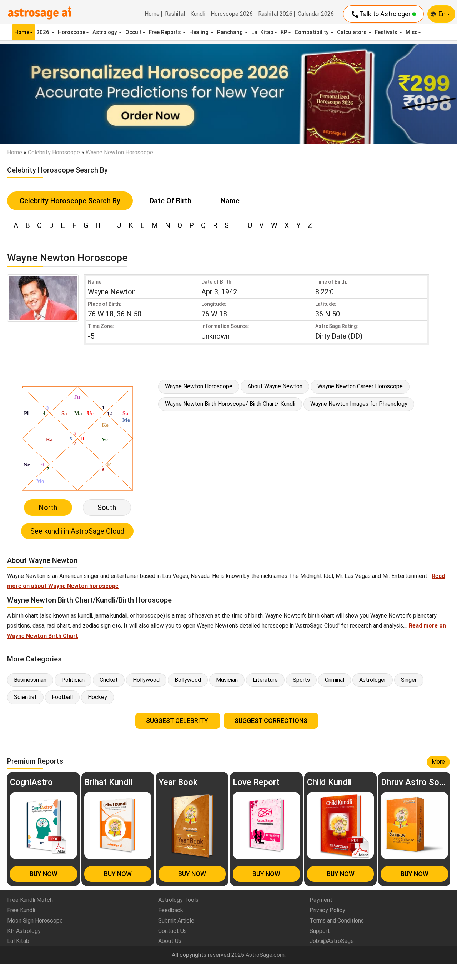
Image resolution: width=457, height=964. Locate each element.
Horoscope (71, 32)
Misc (411, 32)
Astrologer (372, 679)
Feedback (170, 910)
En (442, 14)
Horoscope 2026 (232, 14)
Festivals (386, 32)
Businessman (30, 679)
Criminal (334, 679)
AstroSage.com (265, 954)
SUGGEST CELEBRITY (178, 720)
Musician (227, 679)
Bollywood (188, 679)
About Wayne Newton (274, 386)
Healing (199, 32)
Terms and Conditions (337, 920)
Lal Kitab (262, 32)
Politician (73, 679)
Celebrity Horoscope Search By (70, 200)
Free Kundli (21, 910)
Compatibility (312, 32)
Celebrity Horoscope (54, 152)
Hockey (97, 697)
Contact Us (172, 931)
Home (152, 14)
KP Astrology (24, 931)
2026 (43, 32)
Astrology (105, 32)
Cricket (109, 679)
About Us (169, 941)
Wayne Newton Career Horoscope (360, 386)
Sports (301, 679)
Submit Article (176, 920)
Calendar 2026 (316, 14)
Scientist (25, 697)
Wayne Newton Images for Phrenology (358, 403)
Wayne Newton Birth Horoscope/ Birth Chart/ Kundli (230, 403)
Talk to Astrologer (381, 14)
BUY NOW (43, 874)
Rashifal (175, 14)
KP (284, 32)
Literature (265, 679)
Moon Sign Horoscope (35, 920)
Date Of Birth (170, 200)
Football (62, 697)
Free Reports (165, 32)
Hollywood (146, 679)
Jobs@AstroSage (332, 941)
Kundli (197, 14)
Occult (133, 32)
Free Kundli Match (30, 899)
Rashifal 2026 (275, 14)
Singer (409, 679)
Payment (321, 899)
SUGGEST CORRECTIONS (271, 720)
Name (230, 200)
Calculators (352, 32)
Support (320, 931)
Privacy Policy (327, 910)
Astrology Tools (178, 899)
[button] (34, 94)
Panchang (230, 32)
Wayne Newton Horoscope (198, 386)
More (438, 761)
